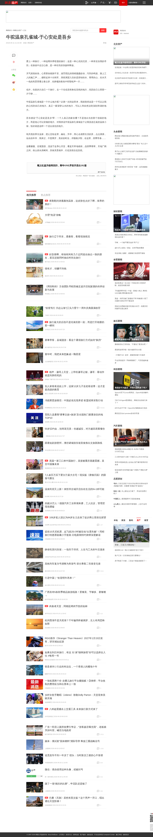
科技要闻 (118, 369)
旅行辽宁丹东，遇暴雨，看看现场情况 (69, 236)
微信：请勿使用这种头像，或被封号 (64, 769)
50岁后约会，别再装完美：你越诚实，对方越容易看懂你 (75, 428)
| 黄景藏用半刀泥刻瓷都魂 (127, 499)
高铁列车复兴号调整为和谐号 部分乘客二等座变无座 (73, 563)
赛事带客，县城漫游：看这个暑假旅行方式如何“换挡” (73, 340)
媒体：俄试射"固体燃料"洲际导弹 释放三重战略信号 (72, 741)
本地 (116, 520)
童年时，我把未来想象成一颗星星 (63, 354)
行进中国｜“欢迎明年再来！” (60, 578)
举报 (104, 43)
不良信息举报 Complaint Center (104, 834)
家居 (123, 520)
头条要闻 (118, 131)
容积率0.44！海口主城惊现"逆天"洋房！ (129, 550)
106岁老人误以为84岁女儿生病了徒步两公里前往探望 (77, 517)
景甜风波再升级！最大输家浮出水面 (128, 350)
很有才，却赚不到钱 (55, 268)
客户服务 (83, 834)
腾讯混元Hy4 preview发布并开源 (127, 413)
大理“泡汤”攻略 (53, 215)
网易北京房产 (17, 30)
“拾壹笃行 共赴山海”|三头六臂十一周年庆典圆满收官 (72, 308)
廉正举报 (119, 834)
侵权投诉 (126, 834)
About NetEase (53, 834)
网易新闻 (123, 30)
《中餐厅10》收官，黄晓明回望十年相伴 (130, 355)
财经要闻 (118, 211)
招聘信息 (76, 834)
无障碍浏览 (38, 2)
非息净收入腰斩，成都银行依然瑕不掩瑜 (130, 253)
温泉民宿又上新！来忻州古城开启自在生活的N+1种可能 (74, 489)
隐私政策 (90, 834)
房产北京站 (101, 172)
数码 (131, 520)
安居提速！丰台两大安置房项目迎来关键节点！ (131, 67)
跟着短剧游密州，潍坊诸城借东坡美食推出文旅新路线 (73, 443)
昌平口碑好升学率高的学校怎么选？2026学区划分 (131, 83)
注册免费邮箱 (133, 2)
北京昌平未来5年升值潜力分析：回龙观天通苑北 (131, 78)
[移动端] (87, 2)
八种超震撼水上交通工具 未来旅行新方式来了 (73, 709)
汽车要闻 (118, 426)
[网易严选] (102, 2)
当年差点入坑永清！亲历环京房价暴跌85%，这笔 (131, 73)
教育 (146, 520)
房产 (139, 520)
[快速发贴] (14, 55)
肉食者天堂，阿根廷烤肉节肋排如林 (68, 606)
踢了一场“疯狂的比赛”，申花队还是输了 (66, 783)
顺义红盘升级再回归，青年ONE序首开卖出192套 (62, 165)
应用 (29, 2)
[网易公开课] (94, 2)
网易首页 (24, 2)
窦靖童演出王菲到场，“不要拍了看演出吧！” (131, 344)
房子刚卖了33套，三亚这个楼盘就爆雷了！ (131, 561)
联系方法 (69, 834)
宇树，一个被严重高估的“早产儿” (127, 242)
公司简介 (62, 834)
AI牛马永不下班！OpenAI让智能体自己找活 (131, 408)
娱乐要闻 (118, 321)
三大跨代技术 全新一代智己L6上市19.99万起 (131, 457)
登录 (123, 2)
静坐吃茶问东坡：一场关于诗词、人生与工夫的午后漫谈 (75, 549)
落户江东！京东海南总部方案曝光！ (128, 555)
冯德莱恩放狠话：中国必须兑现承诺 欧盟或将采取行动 (74, 400)
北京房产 (118, 44)
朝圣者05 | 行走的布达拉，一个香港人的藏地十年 (71, 666)
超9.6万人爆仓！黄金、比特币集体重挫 (129, 248)
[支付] (110, 2)
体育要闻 (118, 259)
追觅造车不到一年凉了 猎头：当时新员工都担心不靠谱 (74, 755)
